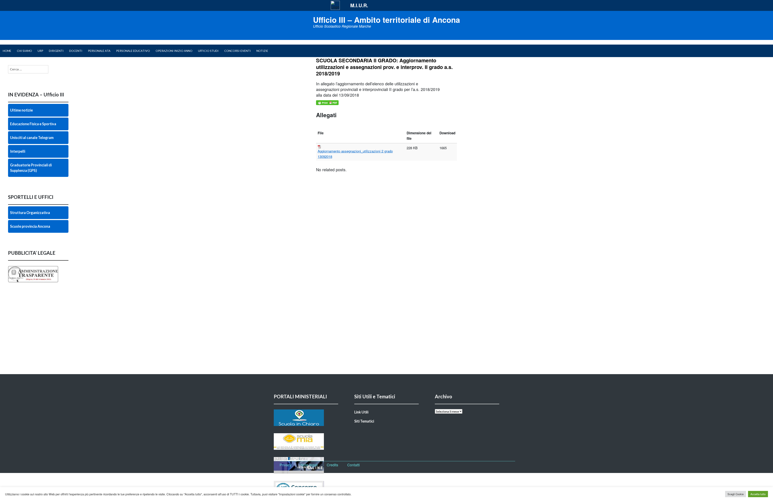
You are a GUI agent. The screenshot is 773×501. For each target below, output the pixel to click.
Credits (332, 464)
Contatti (353, 464)
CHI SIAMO (24, 50)
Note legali (309, 464)
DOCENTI (75, 50)
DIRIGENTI (56, 50)
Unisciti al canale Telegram (32, 137)
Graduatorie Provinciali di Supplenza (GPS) (31, 168)
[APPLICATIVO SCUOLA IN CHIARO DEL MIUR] (306, 418)
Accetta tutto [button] (758, 494)
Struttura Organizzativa (30, 212)
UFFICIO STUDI (208, 50)
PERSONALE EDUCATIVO (133, 50)
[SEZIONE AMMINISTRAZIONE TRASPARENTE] (38, 282)
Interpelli (17, 151)
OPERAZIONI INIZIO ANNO (174, 50)
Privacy (285, 464)
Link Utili (361, 412)
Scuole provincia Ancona (30, 226)
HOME (7, 50)
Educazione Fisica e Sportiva (33, 124)
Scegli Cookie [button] (736, 494)
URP (40, 50)
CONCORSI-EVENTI (237, 50)
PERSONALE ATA (99, 50)
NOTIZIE (262, 50)
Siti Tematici (364, 421)
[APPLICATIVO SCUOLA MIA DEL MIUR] (306, 441)
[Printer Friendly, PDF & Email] (327, 102)
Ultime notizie (21, 110)
